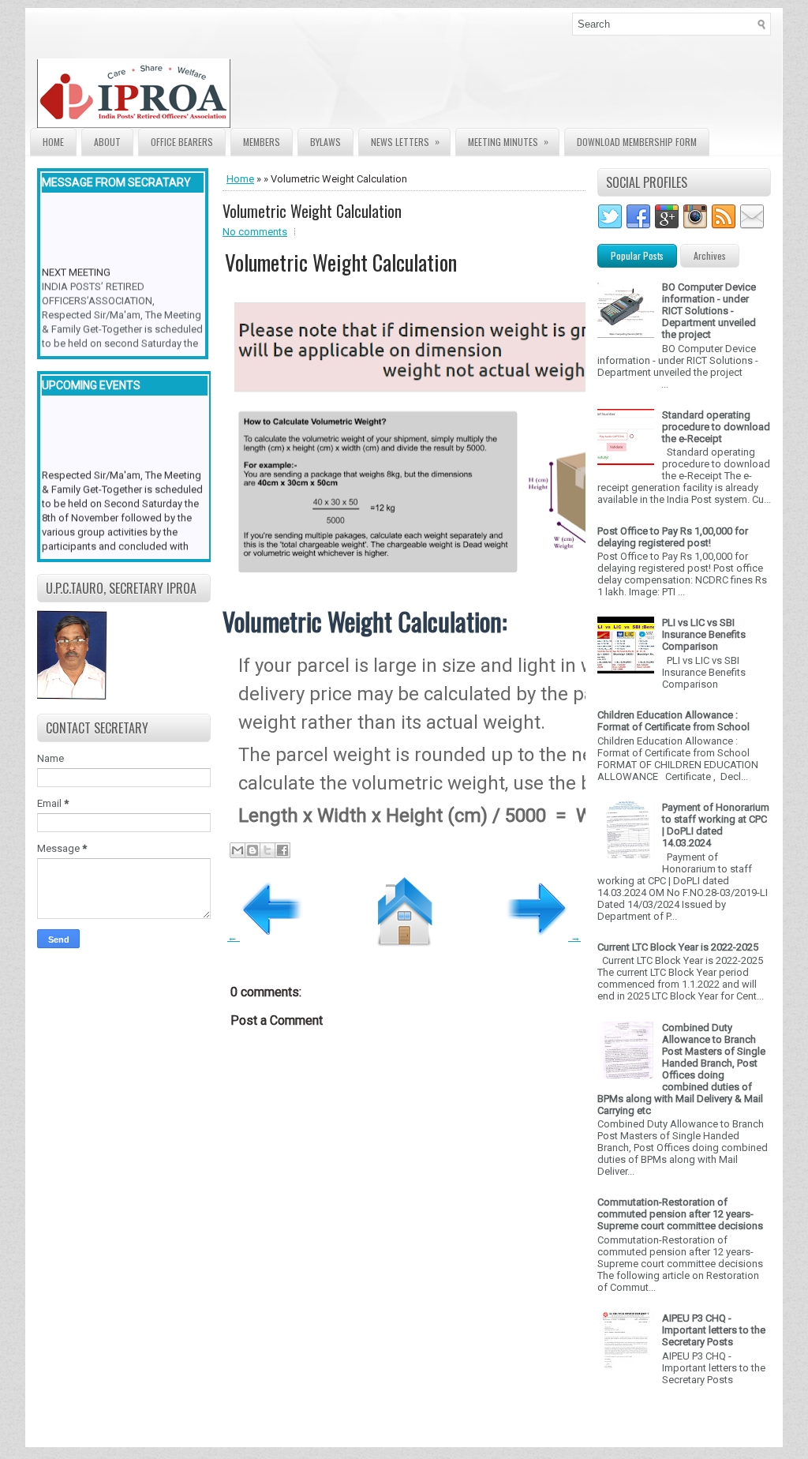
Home (53, 141)
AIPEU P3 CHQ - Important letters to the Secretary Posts (713, 1330)
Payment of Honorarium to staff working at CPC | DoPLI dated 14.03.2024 (715, 825)
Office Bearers (182, 141)
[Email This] (237, 850)
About (107, 141)
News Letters (405, 141)
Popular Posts (637, 255)
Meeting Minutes (508, 141)
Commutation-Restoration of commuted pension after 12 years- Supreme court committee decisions (680, 1214)
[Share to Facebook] (282, 850)
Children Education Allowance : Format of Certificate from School (673, 721)
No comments (255, 232)
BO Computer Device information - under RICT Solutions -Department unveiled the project (709, 310)
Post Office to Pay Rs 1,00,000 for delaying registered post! (672, 537)
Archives (710, 255)
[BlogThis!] (252, 850)
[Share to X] (267, 850)
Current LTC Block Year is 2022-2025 (677, 947)
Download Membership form (637, 141)
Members (261, 141)
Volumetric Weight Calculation (312, 211)
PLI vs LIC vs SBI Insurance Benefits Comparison (704, 634)
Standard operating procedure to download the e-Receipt (716, 426)
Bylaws (325, 141)
